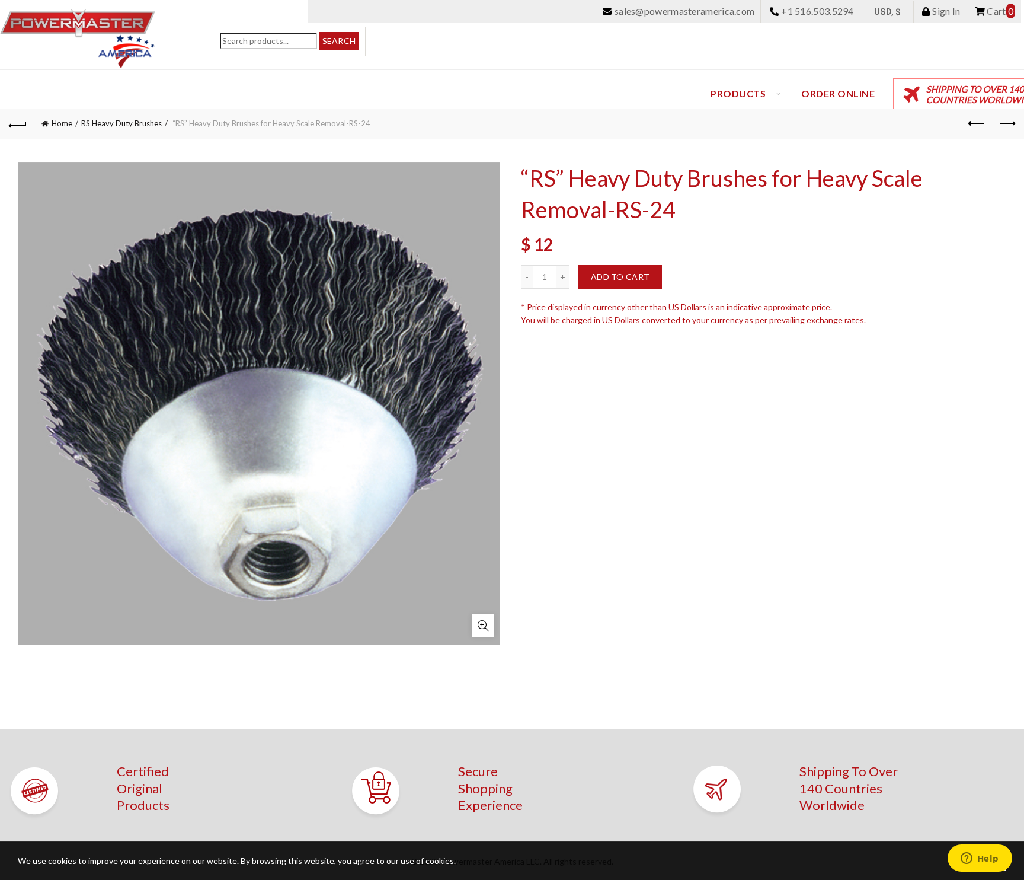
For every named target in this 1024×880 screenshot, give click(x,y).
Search (339, 41)
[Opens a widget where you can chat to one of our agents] (979, 859)
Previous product (976, 124)
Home (62, 123)
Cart (999, 11)
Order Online (838, 93)
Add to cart (620, 277)
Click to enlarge (483, 625)
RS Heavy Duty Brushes (121, 123)
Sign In (945, 11)
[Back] (18, 124)
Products (738, 93)
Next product (1006, 124)
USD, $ (887, 12)
